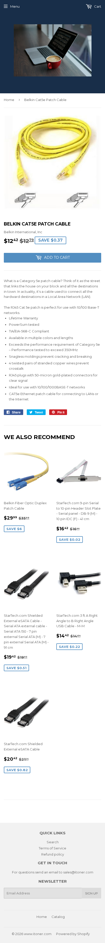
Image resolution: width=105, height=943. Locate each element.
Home (9, 100)
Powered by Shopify (73, 934)
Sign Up (91, 893)
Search (53, 842)
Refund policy (52, 854)
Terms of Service (52, 848)
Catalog (58, 917)
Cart (97, 6)
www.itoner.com (37, 934)
